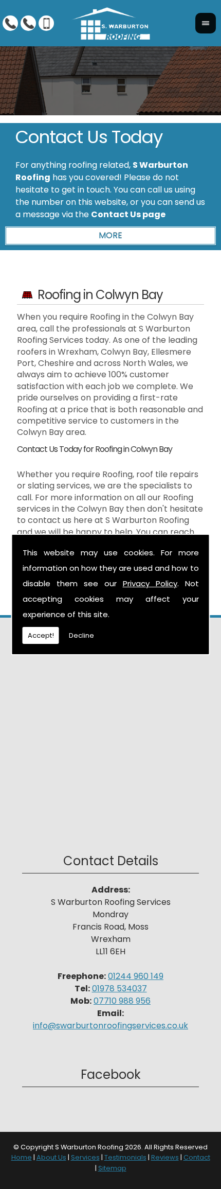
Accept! (41, 635)
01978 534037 (119, 988)
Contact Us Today (88, 137)
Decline (81, 635)
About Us (51, 1157)
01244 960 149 (135, 976)
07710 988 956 (122, 1001)
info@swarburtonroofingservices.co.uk (110, 1025)
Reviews (165, 1157)
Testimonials (125, 1157)
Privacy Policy (150, 583)
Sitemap (112, 1168)
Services (85, 1157)
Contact (196, 1157)
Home (21, 1157)
